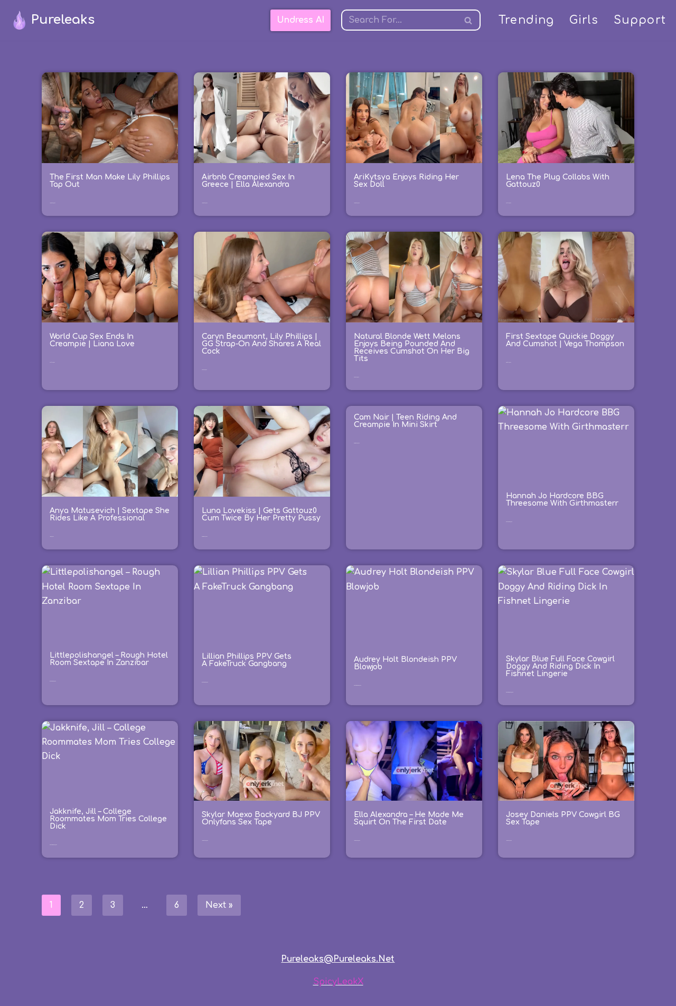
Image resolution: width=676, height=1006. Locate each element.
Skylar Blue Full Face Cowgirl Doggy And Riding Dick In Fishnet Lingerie (560, 666)
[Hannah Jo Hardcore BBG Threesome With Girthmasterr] (566, 444)
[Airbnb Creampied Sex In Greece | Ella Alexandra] (262, 117)
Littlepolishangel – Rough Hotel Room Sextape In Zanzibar (109, 659)
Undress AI (300, 20)
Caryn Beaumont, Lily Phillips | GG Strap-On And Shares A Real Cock (261, 344)
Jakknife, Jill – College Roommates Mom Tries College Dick (108, 819)
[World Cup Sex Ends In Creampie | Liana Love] (110, 277)
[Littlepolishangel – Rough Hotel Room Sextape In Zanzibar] (110, 603)
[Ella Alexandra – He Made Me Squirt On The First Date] (414, 761)
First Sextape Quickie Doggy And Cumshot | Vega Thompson (565, 340)
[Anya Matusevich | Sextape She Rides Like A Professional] (110, 451)
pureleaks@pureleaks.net (338, 959)
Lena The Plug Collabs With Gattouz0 (557, 180)
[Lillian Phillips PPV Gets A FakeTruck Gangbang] (262, 603)
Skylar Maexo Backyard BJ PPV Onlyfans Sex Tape (261, 818)
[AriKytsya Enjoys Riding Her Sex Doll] (414, 117)
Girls (584, 20)
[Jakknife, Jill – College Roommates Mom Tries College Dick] (110, 759)
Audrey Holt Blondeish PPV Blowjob (405, 663)
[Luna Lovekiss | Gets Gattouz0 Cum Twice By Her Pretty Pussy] (262, 451)
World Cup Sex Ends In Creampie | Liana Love (92, 340)
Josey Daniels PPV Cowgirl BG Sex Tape (563, 818)
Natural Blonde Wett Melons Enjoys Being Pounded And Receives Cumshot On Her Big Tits (412, 348)
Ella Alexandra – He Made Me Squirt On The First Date (409, 818)
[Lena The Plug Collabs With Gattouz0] (566, 117)
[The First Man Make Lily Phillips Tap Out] (110, 117)
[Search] (469, 20)
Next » (219, 905)
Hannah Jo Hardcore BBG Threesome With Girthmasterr (562, 499)
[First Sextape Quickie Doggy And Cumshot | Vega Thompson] (566, 277)
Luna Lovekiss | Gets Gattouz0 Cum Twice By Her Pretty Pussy (261, 514)
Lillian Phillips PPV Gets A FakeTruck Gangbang (247, 660)
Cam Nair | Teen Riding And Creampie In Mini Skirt (405, 421)
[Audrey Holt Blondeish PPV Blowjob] (414, 605)
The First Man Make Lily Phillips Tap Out (110, 180)
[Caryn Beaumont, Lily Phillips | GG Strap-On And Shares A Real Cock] (262, 277)
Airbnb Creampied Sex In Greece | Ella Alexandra (248, 180)
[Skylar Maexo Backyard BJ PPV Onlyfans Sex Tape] (262, 761)
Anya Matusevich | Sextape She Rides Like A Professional (110, 514)
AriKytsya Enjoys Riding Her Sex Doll (406, 180)
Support (640, 20)
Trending (527, 20)
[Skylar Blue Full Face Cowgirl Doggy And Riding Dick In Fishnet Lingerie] (566, 604)
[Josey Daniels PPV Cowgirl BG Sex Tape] (566, 761)
